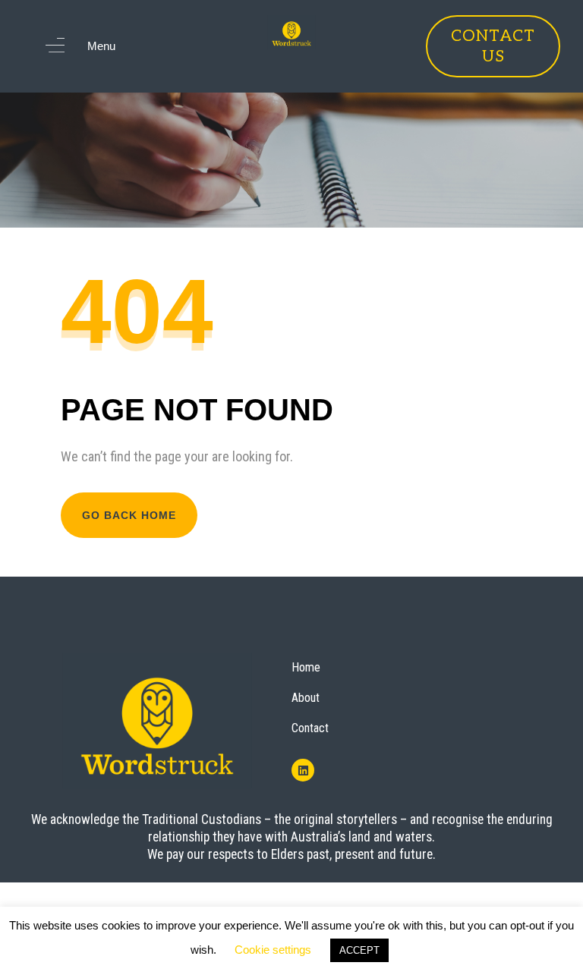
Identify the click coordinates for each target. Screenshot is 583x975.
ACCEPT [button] (359, 950)
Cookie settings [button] (273, 949)
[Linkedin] (303, 770)
